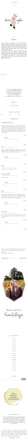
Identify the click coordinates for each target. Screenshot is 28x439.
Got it (18, 437)
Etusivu (14, 257)
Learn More (12, 437)
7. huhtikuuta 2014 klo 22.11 (8, 167)
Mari (2, 165)
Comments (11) (14, 102)
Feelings (16, 105)
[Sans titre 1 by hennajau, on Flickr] (14, 80)
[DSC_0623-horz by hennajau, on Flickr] (14, 66)
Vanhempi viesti (23, 258)
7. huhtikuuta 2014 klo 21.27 (8, 123)
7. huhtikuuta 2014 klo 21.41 (7, 147)
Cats (13, 105)
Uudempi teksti (4, 258)
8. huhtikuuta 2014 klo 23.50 (11, 223)
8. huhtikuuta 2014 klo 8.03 (8, 175)
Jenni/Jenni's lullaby (6, 122)
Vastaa (24, 135)
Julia (2, 146)
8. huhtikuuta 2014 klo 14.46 (8, 192)
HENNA (6, 137)
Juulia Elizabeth (5, 174)
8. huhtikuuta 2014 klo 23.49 (11, 139)
